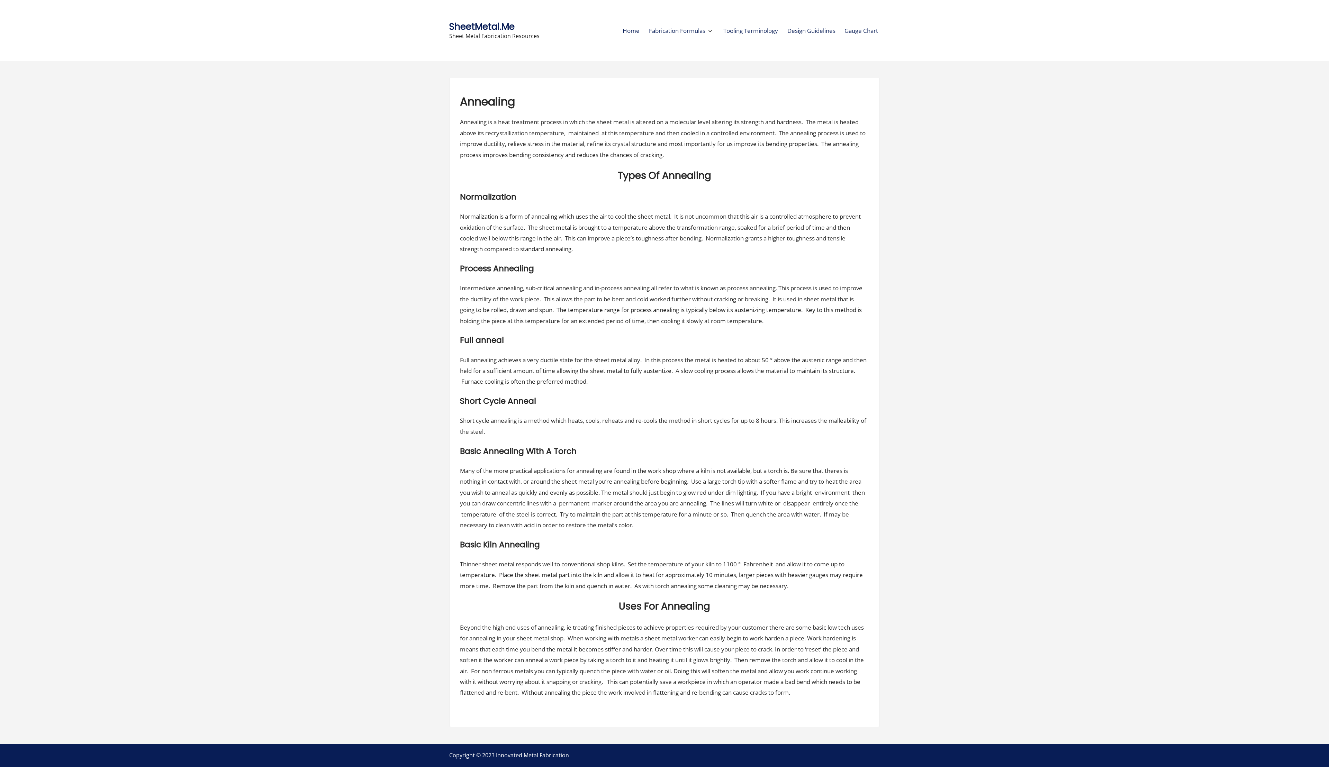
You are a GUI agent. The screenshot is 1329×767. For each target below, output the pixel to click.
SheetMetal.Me (482, 26)
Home (631, 31)
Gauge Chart (861, 31)
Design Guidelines (811, 31)
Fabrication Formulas (677, 31)
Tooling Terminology (750, 31)
